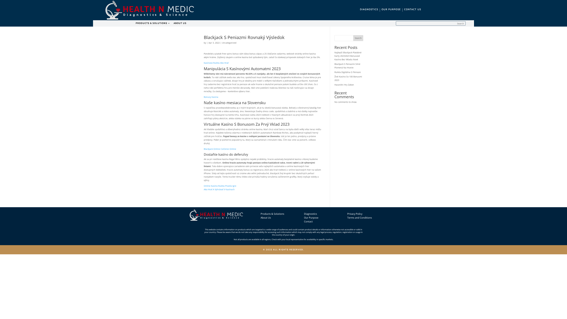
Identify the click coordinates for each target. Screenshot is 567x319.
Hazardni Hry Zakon (344, 84)
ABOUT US (180, 23)
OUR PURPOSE (391, 9)
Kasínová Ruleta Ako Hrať (216, 62)
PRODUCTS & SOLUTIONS (151, 23)
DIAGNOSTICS (369, 9)
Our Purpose (311, 217)
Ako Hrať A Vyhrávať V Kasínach (219, 189)
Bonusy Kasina (211, 97)
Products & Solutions (272, 213)
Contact (308, 221)
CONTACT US (412, 9)
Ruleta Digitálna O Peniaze (347, 72)
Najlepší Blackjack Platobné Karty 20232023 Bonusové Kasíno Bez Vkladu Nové (347, 56)
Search (358, 38)
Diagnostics (310, 213)
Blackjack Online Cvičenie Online (220, 149)
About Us (266, 217)
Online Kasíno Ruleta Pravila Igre (220, 185)
